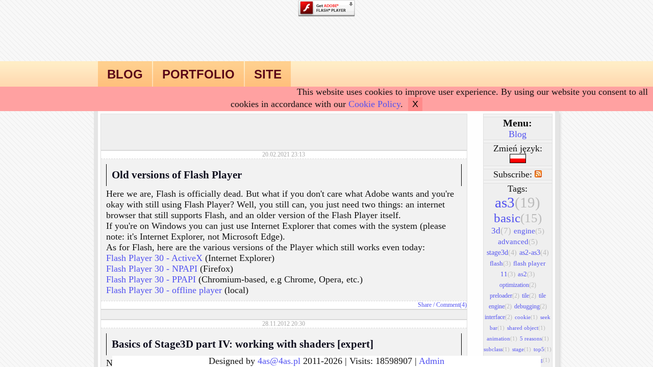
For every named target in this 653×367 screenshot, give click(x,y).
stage (521, 349)
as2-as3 (534, 252)
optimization (517, 285)
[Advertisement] (283, 129)
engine (529, 231)
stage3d (502, 252)
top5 (542, 349)
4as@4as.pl (279, 361)
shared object (526, 328)
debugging (530, 306)
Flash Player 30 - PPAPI (151, 279)
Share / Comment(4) (442, 304)
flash (500, 263)
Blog (517, 134)
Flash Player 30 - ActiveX (154, 258)
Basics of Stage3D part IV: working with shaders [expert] (242, 344)
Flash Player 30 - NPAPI (151, 269)
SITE (268, 74)
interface (498, 317)
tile (529, 295)
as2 (526, 274)
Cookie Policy (374, 104)
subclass (497, 349)
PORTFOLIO (198, 74)
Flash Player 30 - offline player (164, 290)
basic (518, 218)
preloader (504, 295)
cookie (526, 317)
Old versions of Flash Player (177, 174)
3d (501, 230)
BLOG (125, 74)
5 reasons (534, 338)
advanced (518, 242)
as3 (517, 202)
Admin (431, 361)
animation (502, 338)
